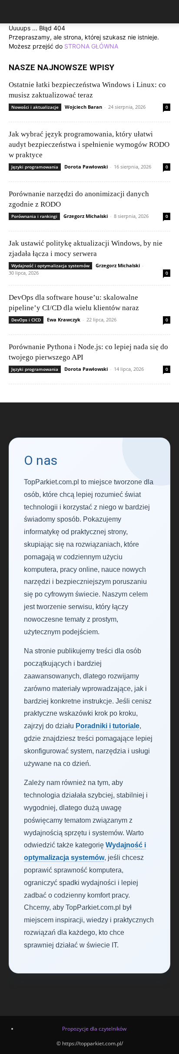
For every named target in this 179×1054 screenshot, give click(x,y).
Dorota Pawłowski (86, 166)
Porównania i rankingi (34, 216)
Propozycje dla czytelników (94, 1028)
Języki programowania (34, 167)
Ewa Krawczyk (63, 319)
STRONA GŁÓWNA (91, 46)
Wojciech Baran (83, 107)
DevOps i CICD (26, 320)
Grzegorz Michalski (85, 216)
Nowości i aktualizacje (35, 107)
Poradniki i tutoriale (107, 726)
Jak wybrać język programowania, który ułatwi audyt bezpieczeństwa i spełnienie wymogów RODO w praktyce (89, 144)
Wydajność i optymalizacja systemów (50, 266)
